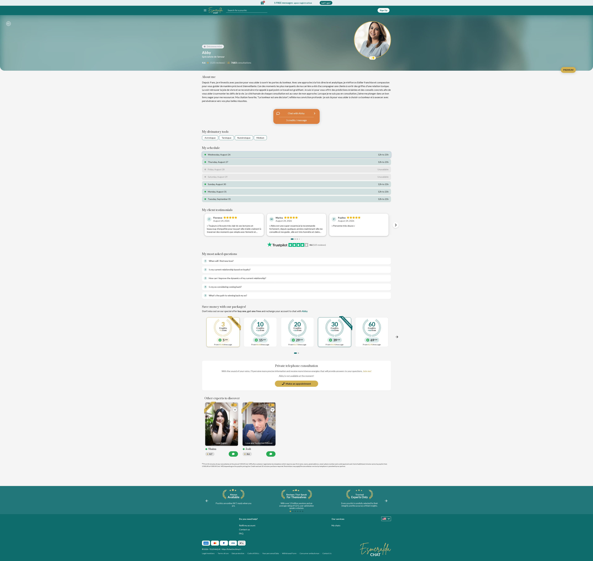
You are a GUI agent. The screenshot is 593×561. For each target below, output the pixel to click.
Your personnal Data (270, 553)
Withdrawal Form (289, 553)
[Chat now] (233, 454)
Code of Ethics (253, 553)
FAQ (241, 533)
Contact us (244, 529)
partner (342, 466)
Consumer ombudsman (309, 553)
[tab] (292, 239)
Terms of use (223, 553)
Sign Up (383, 10)
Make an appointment (298, 383)
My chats (336, 525)
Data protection (238, 553)
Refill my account (247, 525)
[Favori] (235, 410)
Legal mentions (208, 553)
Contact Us (327, 553)
